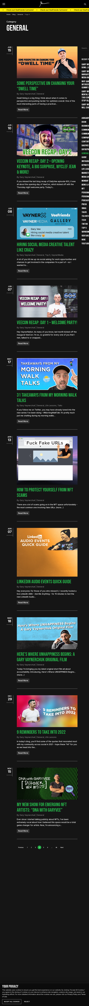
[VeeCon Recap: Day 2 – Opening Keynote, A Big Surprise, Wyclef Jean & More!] (47, 140)
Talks (60, 405)
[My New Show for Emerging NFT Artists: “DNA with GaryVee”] (47, 784)
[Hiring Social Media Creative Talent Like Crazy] (47, 223)
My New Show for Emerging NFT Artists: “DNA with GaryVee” (42, 807)
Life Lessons (50, 405)
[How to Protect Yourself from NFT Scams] (47, 460)
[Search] (85, 4)
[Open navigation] (3, 4)
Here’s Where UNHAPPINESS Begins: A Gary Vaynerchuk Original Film (46, 657)
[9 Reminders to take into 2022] (47, 711)
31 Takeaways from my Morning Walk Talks (47, 398)
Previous (21, 847)
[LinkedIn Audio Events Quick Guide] (47, 552)
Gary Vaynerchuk (27, 94)
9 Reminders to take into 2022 (41, 732)
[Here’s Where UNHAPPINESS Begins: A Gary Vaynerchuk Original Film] (47, 633)
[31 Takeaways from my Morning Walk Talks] (47, 374)
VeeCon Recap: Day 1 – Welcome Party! (47, 323)
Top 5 (47, 255)
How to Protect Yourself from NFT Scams (45, 492)
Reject (27, 1001)
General (20, 14)
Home (8, 14)
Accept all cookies (11, 1001)
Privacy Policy (72, 994)
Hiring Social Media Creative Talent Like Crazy (46, 247)
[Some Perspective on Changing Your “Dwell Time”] (47, 62)
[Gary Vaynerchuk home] (44, 4)
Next (61, 847)
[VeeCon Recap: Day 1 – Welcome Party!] (47, 301)
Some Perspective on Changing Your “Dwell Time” (45, 86)
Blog (13, 14)
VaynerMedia (57, 255)
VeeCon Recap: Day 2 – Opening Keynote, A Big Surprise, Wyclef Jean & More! (46, 166)
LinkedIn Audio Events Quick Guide (44, 582)
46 (56, 847)
